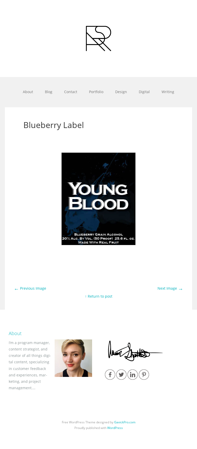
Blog (48, 91)
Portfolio (96, 91)
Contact (70, 91)
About (28, 91)
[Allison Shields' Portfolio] (98, 38)
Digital (144, 91)
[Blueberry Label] (98, 275)
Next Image (170, 288)
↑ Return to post (98, 296)
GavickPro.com (124, 422)
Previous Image (30, 288)
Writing (168, 91)
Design (121, 91)
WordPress (115, 428)
